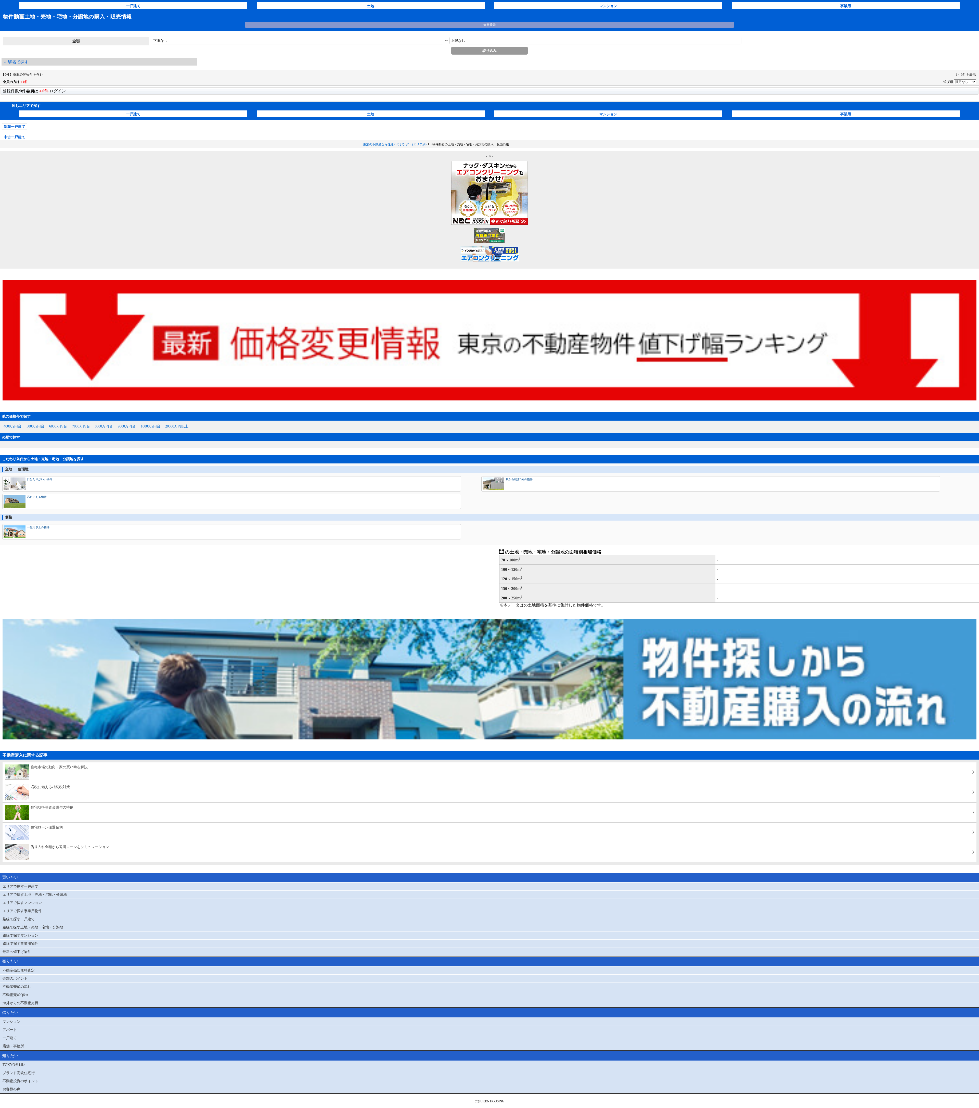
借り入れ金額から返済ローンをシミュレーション (70, 847)
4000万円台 (12, 426)
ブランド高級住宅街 (19, 1073)
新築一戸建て (14, 126)
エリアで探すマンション (22, 903)
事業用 (845, 6)
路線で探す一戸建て (19, 919)
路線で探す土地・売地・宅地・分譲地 (33, 927)
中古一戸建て (14, 137)
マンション (608, 6)
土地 (370, 6)
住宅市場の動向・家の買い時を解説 (59, 767)
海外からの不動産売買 (20, 1003)
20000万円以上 (176, 426)
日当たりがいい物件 (39, 479)
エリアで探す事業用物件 (22, 911)
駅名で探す (18, 62)
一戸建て (133, 6)
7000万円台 (81, 426)
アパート (10, 1030)
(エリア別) (419, 144)
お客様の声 (11, 1089)
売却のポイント (15, 978)
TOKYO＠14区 (14, 1065)
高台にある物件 (37, 496)
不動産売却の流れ (17, 987)
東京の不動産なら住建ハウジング (386, 144)
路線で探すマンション (20, 935)
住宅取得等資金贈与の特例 (52, 807)
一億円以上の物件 (38, 527)
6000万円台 (58, 426)
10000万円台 (150, 426)
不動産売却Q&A (15, 995)
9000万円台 (127, 426)
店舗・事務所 (13, 1046)
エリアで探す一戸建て (20, 886)
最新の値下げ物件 (17, 952)
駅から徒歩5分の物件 (519, 479)
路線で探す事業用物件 (20, 943)
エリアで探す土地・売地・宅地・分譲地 (35, 894)
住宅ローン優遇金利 (47, 827)
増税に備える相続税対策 (50, 787)
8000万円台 (104, 426)
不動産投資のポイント (20, 1081)
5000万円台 (35, 426)
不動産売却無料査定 (19, 970)
